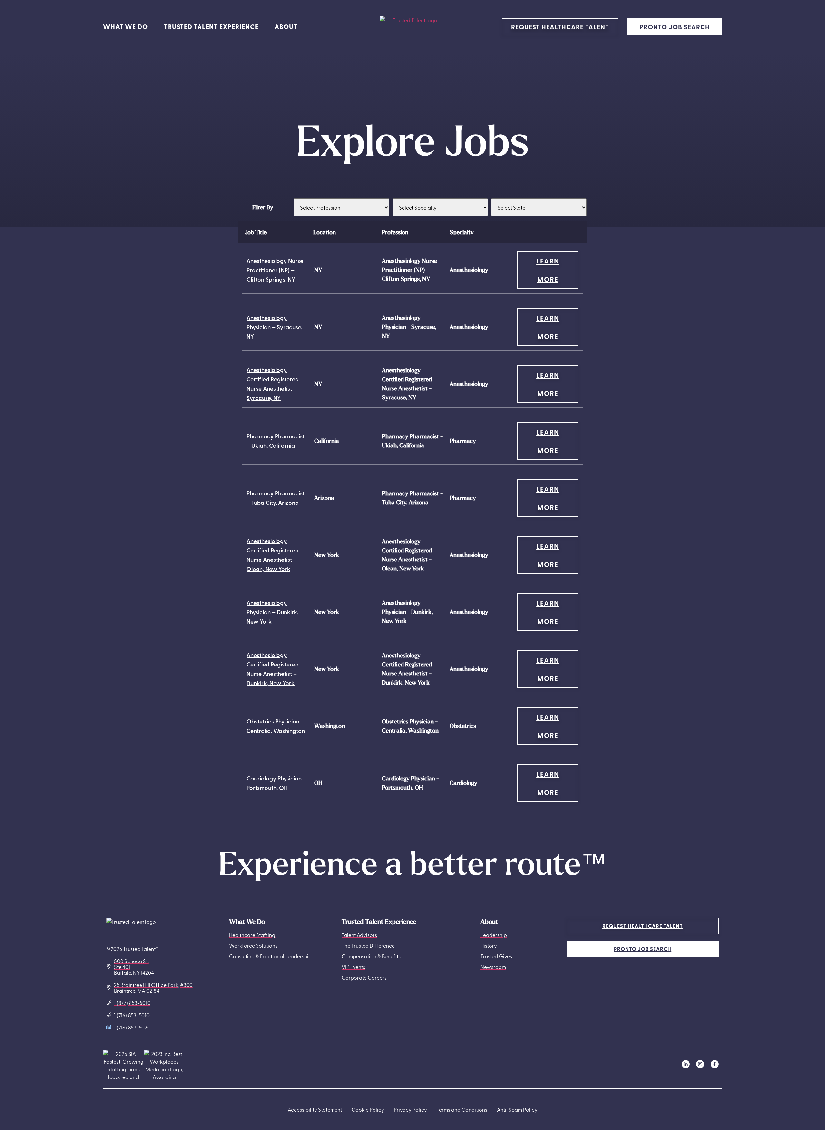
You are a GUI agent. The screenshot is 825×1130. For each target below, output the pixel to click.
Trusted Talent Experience (211, 26)
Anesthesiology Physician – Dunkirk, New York (272, 612)
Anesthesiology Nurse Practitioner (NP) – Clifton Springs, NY (275, 269)
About (286, 26)
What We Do (125, 26)
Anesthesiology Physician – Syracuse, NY (274, 326)
